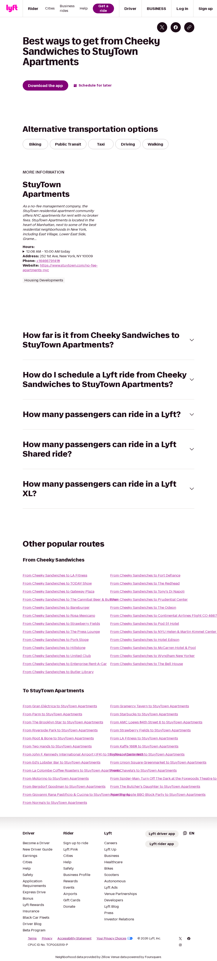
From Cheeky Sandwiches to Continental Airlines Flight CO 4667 (163, 615)
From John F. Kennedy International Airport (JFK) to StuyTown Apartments (83, 754)
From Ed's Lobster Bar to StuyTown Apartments (61, 762)
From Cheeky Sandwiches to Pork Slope (56, 639)
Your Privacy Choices (111, 938)
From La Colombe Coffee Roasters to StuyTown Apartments (71, 770)
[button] (109, 340)
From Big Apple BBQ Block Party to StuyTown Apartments (158, 794)
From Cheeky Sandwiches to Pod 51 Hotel (144, 623)
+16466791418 (48, 260)
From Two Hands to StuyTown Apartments (57, 746)
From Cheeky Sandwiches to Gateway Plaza (58, 591)
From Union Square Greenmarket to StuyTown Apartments (158, 762)
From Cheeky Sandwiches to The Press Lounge (61, 631)
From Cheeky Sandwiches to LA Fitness (55, 575)
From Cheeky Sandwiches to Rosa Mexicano (59, 615)
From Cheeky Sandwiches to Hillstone (54, 647)
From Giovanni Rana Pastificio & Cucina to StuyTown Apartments (76, 794)
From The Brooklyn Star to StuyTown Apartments (63, 722)
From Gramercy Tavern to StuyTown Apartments (149, 706)
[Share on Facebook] (176, 27)
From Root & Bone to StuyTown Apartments (58, 738)
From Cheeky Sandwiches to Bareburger (56, 607)
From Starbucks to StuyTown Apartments (144, 714)
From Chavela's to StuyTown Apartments (143, 770)
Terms (32, 938)
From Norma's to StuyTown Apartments (55, 802)
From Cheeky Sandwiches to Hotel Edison (144, 639)
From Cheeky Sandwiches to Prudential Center (149, 599)
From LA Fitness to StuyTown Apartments (144, 738)
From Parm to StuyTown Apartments (52, 714)
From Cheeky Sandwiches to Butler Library (58, 671)
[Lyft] (12, 8)
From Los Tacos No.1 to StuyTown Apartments (147, 754)
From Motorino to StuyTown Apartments (56, 778)
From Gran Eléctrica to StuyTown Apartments (60, 706)
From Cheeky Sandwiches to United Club (57, 655)
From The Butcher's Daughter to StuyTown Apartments (155, 786)
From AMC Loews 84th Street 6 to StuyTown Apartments (156, 722)
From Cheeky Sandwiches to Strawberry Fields (61, 623)
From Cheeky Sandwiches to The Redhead (145, 583)
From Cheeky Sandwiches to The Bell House (146, 663)
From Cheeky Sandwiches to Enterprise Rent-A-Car (65, 663)
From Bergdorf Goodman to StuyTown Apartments (64, 786)
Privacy (47, 938)
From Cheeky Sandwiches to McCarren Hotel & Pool (153, 647)
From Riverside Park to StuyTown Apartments (60, 730)
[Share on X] (162, 27)
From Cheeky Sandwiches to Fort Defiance (145, 575)
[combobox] (188, 833)
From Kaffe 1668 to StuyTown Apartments (144, 746)
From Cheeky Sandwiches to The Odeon (143, 607)
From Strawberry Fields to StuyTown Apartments (150, 730)
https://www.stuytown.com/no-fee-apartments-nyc (60, 268)
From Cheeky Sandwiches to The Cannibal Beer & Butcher (70, 599)
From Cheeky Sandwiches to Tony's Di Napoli (147, 591)
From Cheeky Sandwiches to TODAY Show (57, 583)
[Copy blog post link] (189, 27)
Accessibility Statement (74, 938)
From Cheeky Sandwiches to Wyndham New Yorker (152, 655)
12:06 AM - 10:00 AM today (48, 251)
